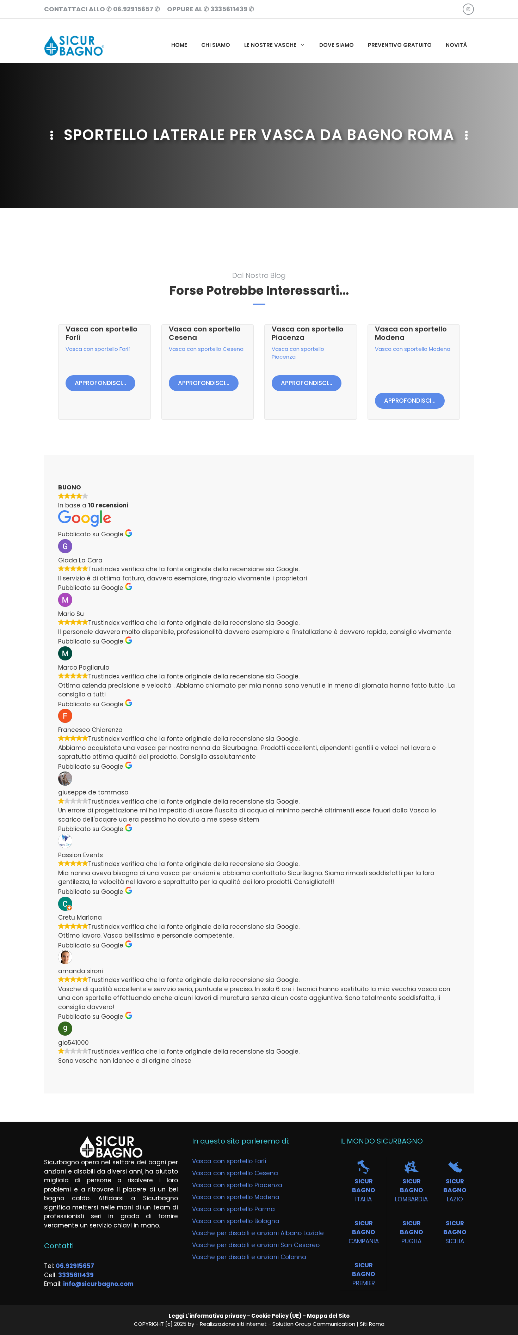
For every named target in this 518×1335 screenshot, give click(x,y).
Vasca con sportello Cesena (205, 333)
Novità (456, 45)
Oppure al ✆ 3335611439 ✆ (210, 9)
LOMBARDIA (411, 1199)
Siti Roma (372, 1324)
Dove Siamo (336, 45)
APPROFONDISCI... (100, 383)
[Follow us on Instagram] (468, 9)
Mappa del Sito (328, 1315)
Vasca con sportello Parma (233, 1209)
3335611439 (76, 1275)
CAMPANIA (364, 1241)
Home (179, 45)
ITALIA (363, 1199)
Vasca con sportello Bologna (235, 1221)
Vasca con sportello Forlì (101, 333)
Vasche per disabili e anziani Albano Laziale (258, 1233)
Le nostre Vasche (270, 45)
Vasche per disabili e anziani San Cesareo (256, 1245)
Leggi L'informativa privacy (207, 1315)
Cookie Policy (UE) (276, 1315)
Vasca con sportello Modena (411, 333)
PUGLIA (411, 1241)
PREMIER (363, 1283)
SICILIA (454, 1241)
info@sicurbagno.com (98, 1284)
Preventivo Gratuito (400, 45)
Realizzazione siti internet (233, 1324)
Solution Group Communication (313, 1324)
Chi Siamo (215, 45)
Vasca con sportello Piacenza (308, 333)
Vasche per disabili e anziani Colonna (249, 1257)
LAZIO (455, 1199)
